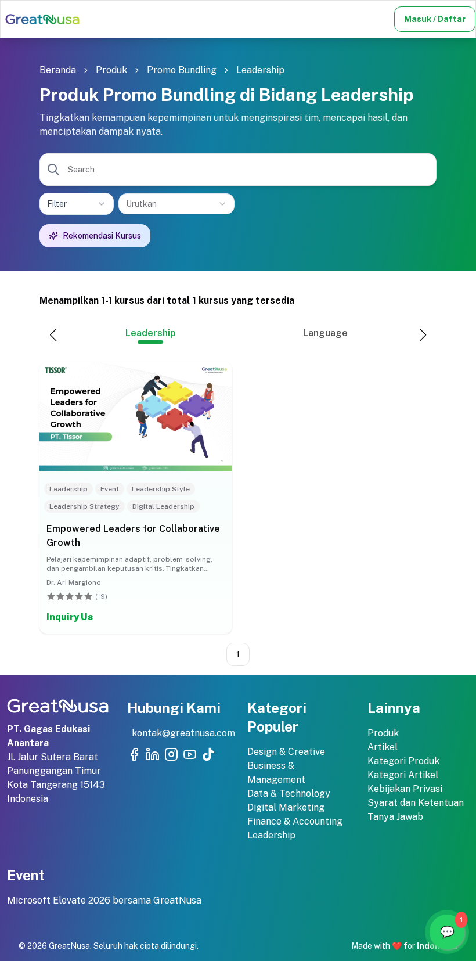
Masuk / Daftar (435, 19)
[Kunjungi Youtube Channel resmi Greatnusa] (190, 754)
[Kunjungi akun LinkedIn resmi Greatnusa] (153, 754)
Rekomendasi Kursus (102, 235)
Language (325, 333)
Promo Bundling (182, 69)
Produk (111, 69)
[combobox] (176, 203)
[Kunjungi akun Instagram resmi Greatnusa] (171, 754)
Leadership (260, 69)
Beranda (57, 69)
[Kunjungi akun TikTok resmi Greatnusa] (208, 754)
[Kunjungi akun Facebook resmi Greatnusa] (134, 754)
